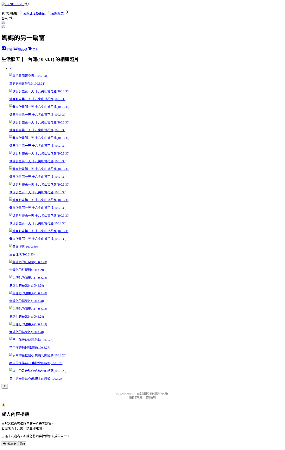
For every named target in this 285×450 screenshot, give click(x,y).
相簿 (9, 49)
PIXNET (128, 393)
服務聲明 (151, 397)
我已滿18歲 (9, 443)
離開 (22, 443)
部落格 (23, 49)
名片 (36, 49)
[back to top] (5, 386)
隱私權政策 (135, 397)
